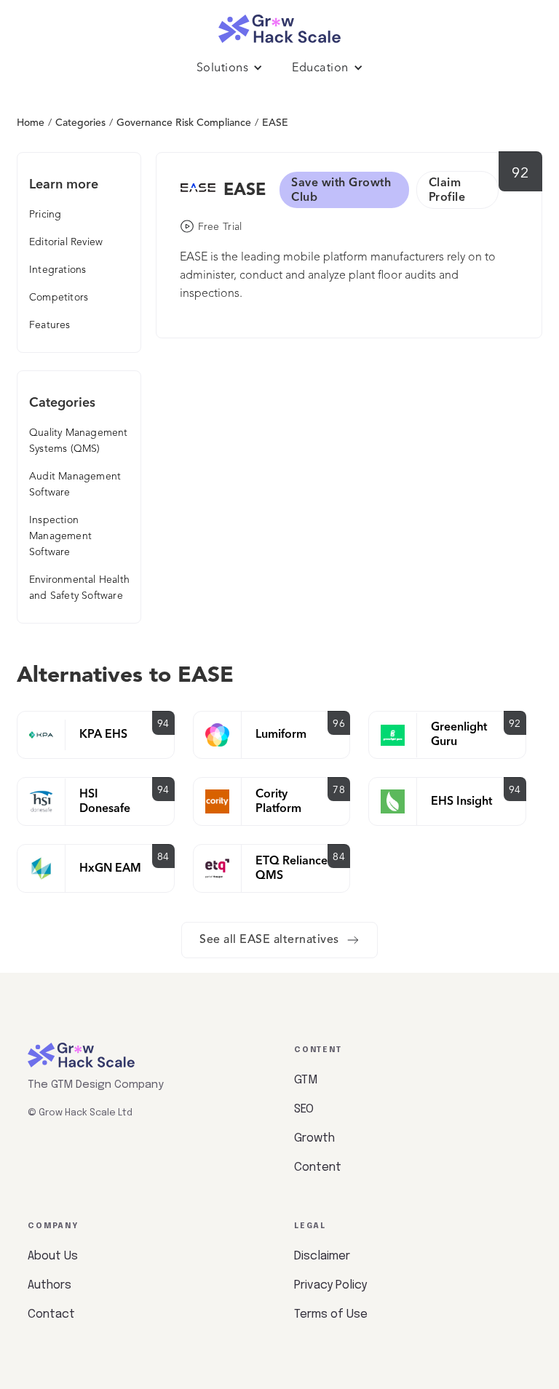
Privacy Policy (330, 1285)
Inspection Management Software (60, 536)
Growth (314, 1138)
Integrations (57, 270)
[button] (230, 68)
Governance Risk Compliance (183, 123)
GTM (305, 1080)
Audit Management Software (75, 484)
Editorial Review (66, 242)
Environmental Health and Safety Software (79, 588)
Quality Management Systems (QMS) (78, 441)
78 (339, 790)
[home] (279, 25)
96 (339, 724)
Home (30, 123)
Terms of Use (331, 1314)
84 (163, 857)
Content (317, 1167)
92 (520, 174)
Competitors (58, 297)
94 (163, 724)
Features (50, 325)
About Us (53, 1256)
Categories (80, 123)
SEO (304, 1109)
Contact (51, 1314)
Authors (49, 1285)
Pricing (45, 215)
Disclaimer (322, 1256)
